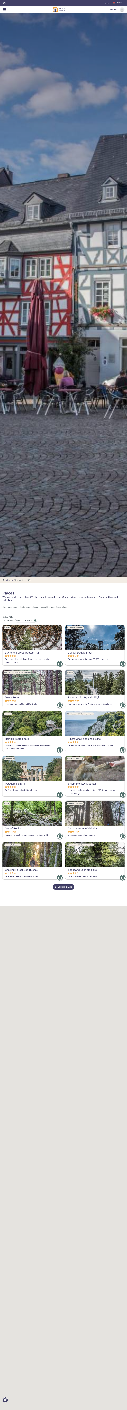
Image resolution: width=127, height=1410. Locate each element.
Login (107, 3)
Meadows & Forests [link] (24, 620)
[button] (5, 1400)
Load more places (63, 887)
